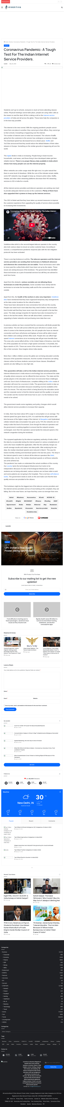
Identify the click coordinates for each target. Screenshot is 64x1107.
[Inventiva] (13, 7)
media (31, 1044)
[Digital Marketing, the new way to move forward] (8, 743)
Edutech (6, 988)
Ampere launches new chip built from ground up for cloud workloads (33, 845)
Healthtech (7, 999)
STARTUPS (5, 985)
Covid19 (9, 501)
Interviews (5, 978)
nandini (5, 63)
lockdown (54, 504)
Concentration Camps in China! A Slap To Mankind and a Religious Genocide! (36, 733)
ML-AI (5, 1001)
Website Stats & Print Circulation (49, 1098)
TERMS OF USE (9, 1101)
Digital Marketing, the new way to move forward (28, 740)
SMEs (5, 967)
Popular (11, 821)
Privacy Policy (19, 1098)
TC (59, 1044)
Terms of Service (28, 1098)
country (9, 466)
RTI (3, 980)
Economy (6, 957)
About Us (12, 1098)
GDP (55, 501)
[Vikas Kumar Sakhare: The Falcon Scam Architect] (31, 642)
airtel (12, 497)
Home (6, 42)
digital (9, 156)
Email (6, 698)
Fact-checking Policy (36, 1101)
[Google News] (28, 518)
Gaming (6, 996)
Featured (4, 975)
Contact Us (37, 1098)
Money (5, 965)
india (21, 504)
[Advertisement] (32, 25)
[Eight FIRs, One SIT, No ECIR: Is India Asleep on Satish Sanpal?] (17, 886)
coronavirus (32, 497)
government (12, 504)
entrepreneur (45, 1041)
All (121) (32, 764)
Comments (52, 821)
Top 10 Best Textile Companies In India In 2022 (27, 850)
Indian (29, 504)
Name (6, 691)
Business (21, 497)
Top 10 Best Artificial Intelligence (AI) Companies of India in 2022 (32, 827)
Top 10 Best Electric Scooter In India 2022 (26, 857)
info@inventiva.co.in (35, 1086)
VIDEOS (4, 1022)
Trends (4, 1017)
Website (35, 698)
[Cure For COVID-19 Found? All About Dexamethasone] (8, 728)
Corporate (6, 954)
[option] (32, 548)
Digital (19, 501)
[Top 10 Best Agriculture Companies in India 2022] (8, 839)
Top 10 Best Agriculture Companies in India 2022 (28, 837)
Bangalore (44, 419)
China (10, 1041)
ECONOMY (28, 501)
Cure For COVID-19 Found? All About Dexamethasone (29, 725)
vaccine (54, 508)
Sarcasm (4, 983)
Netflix (48, 141)
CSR (8, 1098)
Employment (5, 970)
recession (29, 508)
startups (54, 1044)
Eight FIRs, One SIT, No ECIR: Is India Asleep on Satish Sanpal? (16, 897)
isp (45, 504)
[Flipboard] (43, 518)
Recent (31, 821)
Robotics (6, 1004)
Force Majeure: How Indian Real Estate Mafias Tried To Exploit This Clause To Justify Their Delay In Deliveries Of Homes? (51, 652)
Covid (42, 497)
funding (47, 501)
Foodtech (6, 993)
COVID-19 (51, 497)
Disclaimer (23, 1104)
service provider (42, 508)
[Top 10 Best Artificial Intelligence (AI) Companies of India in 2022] (8, 830)
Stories (11, 42)
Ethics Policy (46, 1101)
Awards (29, 1104)
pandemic (19, 508)
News (36, 1044)
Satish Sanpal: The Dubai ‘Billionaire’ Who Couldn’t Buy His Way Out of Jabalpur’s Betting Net (35, 1)
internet (11, 338)
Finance (6, 960)
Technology (7, 1006)
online (50, 381)
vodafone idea (32, 512)
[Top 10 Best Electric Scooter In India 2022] (8, 860)
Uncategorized (6, 1019)
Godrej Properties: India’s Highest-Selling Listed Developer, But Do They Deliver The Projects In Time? (12, 651)
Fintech (6, 991)
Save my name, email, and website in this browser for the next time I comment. (26, 705)
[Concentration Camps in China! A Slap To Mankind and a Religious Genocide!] (8, 735)
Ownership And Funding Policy (22, 1101)
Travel (5, 1009)
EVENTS (4, 972)
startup (48, 1044)
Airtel (52, 455)
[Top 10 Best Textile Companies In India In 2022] (8, 852)
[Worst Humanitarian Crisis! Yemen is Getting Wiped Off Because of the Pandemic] (8, 758)
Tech (3, 1014)
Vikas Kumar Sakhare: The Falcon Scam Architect (30, 649)
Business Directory (37, 1104)
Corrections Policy (55, 1101)
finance (38, 501)
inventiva (18, 1044)
